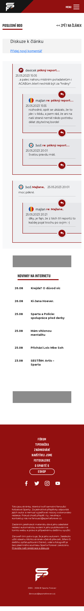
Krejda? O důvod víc (45, 288)
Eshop (42, 471)
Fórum (42, 439)
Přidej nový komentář (26, 51)
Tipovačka (42, 444)
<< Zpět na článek (68, 26)
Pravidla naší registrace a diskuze (30, 548)
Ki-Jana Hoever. (42, 301)
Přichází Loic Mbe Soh (47, 347)
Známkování (42, 450)
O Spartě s (42, 466)
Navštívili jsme (42, 455)
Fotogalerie (42, 460)
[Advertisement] (42, 261)
